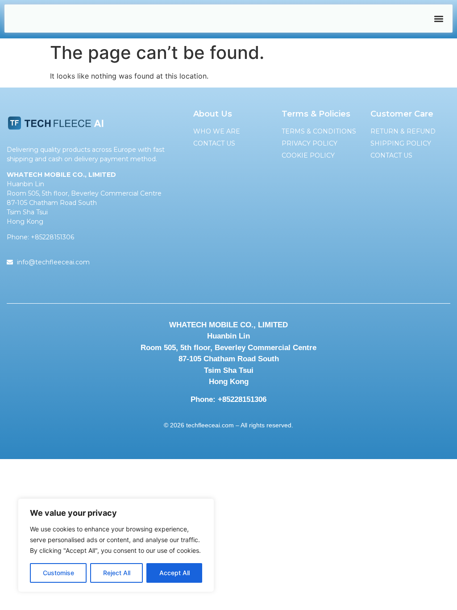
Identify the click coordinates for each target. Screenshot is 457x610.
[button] (438, 18)
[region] (116, 545)
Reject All (116, 573)
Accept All (174, 573)
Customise (58, 573)
